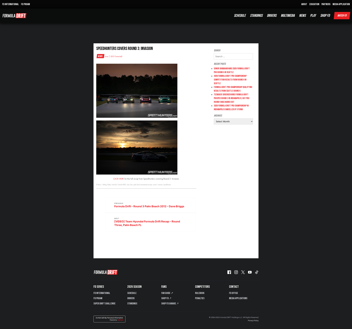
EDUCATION (314, 4)
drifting (105, 185)
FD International (102, 293)
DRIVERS (271, 15)
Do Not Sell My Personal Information (109, 319)
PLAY (313, 15)
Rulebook (199, 293)
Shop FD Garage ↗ (170, 303)
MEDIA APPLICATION (341, 4)
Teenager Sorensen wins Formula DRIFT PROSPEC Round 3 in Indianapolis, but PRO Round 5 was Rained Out (231, 98)
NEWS (302, 15)
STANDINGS (256, 15)
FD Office (233, 293)
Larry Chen (130, 185)
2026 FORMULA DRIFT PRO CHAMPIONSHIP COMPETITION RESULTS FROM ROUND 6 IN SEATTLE (230, 80)
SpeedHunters (167, 185)
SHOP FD (325, 15)
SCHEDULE (240, 15)
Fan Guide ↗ (167, 293)
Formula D (114, 185)
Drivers (131, 298)
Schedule (132, 293)
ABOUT (304, 4)
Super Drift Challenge (105, 303)
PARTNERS (325, 4)
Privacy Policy (253, 321)
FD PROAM (25, 4)
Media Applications (238, 298)
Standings (132, 303)
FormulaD (118, 56)
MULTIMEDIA (288, 15)
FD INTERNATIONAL (10, 4)
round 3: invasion (158, 185)
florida (109, 185)
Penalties (199, 298)
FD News (98, 185)
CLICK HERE (118, 179)
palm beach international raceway (143, 185)
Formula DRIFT (122, 185)
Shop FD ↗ (166, 298)
